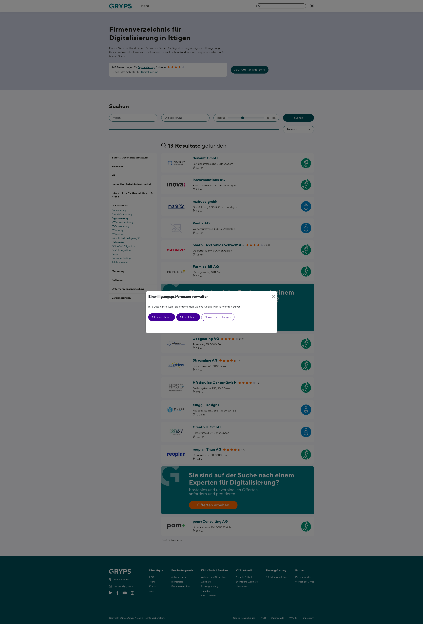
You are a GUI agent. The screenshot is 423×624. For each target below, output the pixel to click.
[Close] (273, 296)
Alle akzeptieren (162, 317)
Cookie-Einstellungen (218, 317)
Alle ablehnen (188, 317)
